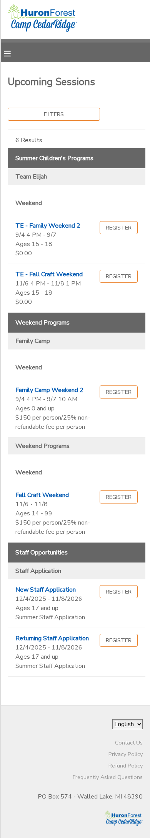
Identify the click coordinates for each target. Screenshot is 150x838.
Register (119, 227)
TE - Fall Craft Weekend (49, 274)
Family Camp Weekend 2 (49, 390)
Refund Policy (125, 765)
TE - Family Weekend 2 (47, 225)
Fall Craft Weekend (42, 495)
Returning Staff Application (52, 638)
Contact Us (129, 742)
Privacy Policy (125, 754)
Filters (54, 114)
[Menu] (13, 53)
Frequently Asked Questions (108, 777)
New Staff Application (45, 589)
